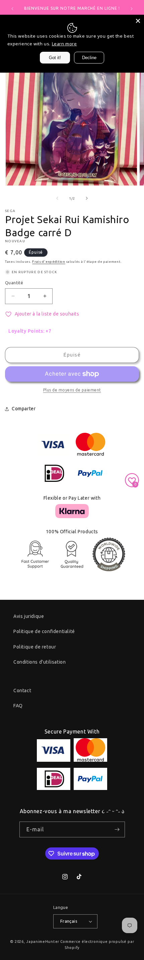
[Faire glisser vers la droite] (86, 198)
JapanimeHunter (42, 942)
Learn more (64, 44)
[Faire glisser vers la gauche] (57, 198)
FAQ (18, 705)
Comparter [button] (23, 408)
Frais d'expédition (48, 261)
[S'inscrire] (117, 829)
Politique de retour (34, 647)
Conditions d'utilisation (39, 662)
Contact (22, 690)
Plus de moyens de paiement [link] (72, 390)
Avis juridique (28, 616)
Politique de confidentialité (44, 631)
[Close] (138, 20)
